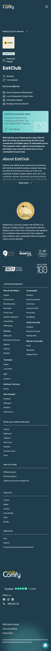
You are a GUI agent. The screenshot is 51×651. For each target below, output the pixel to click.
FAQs (5, 517)
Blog (5, 538)
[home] (8, 6)
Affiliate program (10, 472)
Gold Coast (30, 304)
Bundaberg (30, 317)
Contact (6, 500)
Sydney (6, 295)
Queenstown (8, 412)
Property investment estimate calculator (19, 547)
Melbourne (8, 336)
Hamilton (7, 407)
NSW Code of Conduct (11, 624)
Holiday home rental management (16, 481)
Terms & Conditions (10, 629)
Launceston (8, 369)
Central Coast (9, 299)
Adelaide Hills (31, 336)
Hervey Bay (30, 313)
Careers (6, 509)
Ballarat (6, 344)
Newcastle (7, 308)
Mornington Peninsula (12, 340)
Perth (28, 346)
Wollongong (8, 326)
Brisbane (29, 295)
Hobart (6, 364)
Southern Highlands (11, 317)
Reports (6, 543)
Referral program (10, 476)
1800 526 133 (13, 603)
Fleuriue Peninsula (33, 331)
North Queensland (33, 299)
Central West (8, 321)
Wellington (7, 403)
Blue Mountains (9, 304)
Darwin (6, 389)
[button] (46, 6)
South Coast (8, 313)
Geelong (7, 349)
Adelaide (29, 327)
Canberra (7, 379)
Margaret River (32, 354)
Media (6, 504)
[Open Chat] (45, 645)
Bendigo (7, 353)
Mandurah (30, 350)
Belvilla (6, 522)
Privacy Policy (8, 633)
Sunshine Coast (32, 308)
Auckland (7, 399)
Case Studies (8, 513)
